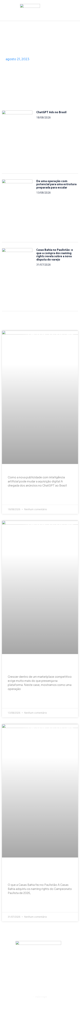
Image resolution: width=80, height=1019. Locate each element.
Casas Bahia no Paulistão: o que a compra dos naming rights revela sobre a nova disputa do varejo (54, 254)
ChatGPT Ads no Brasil (51, 112)
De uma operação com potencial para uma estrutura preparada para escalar (56, 184)
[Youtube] (54, 961)
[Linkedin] (40, 961)
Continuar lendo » (21, 499)
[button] (40, 15)
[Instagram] (25, 961)
